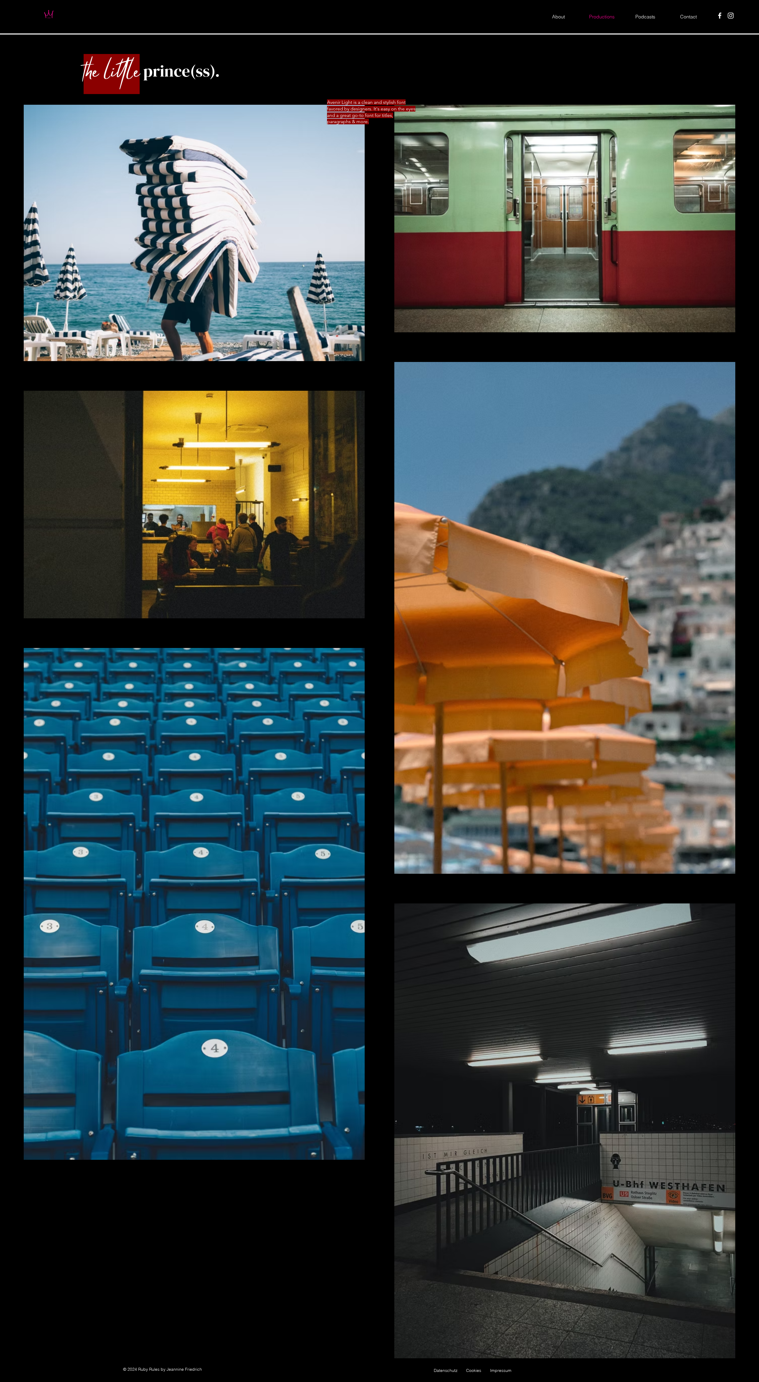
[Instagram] (731, 16)
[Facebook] (720, 16)
